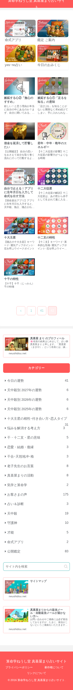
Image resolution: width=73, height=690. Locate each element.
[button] (65, 566)
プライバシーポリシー (19, 667)
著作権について (53, 667)
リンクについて (36, 673)
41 (42, 310)
